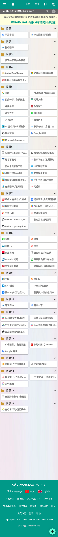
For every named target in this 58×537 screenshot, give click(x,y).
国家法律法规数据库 (15, 331)
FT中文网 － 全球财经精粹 (45, 377)
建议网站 (9, 305)
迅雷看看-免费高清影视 (45, 199)
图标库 (20, 498)
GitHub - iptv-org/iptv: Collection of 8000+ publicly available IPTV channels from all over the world (16, 226)
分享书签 (48, 498)
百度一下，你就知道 (15, 99)
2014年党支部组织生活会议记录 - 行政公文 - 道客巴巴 (16, 318)
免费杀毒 (9, 106)
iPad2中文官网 (41, 286)
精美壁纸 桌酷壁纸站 (44, 153)
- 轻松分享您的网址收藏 (33, 22)
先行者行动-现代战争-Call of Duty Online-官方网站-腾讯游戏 (16, 409)
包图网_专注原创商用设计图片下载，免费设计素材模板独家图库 (16, 364)
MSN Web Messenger (44, 93)
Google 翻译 (40, 133)
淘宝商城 (9, 252)
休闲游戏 (38, 106)
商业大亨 (9, 113)
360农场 (9, 120)
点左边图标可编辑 (42, 34)
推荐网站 (44, 506)
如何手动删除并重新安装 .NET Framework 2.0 (45, 73)
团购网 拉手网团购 (42, 252)
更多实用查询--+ (42, 173)
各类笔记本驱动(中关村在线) (16, 153)
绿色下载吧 (10, 159)
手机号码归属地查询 (43, 180)
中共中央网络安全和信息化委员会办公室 (16, 325)
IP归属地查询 (40, 166)
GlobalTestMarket (14, 73)
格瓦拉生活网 (40, 213)
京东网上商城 (11, 266)
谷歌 (7, 93)
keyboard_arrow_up (54, 11)
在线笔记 (10, 498)
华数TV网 (9, 213)
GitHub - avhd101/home (16, 219)
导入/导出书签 (34, 498)
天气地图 (9, 383)
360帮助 (38, 113)
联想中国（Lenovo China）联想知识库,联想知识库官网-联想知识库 (45, 344)
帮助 (38, 513)
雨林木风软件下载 (13, 166)
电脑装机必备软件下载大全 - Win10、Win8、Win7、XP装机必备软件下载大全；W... (16, 80)
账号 (53, 506)
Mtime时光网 (11, 259)
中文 (32, 491)
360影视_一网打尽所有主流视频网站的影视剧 (45, 206)
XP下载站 (9, 286)
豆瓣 (7, 239)
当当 (36, 246)
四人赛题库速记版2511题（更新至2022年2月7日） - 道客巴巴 (45, 325)
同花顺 (37, 186)
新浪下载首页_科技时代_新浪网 (45, 159)
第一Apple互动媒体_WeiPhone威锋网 (16, 292)
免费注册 (21, 513)
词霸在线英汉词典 (13, 173)
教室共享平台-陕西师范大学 (16, 60)
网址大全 (38, 99)
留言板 (33, 506)
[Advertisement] (29, 445)
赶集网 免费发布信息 (44, 259)
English (46, 491)
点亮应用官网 (40, 364)
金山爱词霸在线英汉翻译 (16, 180)
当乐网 (37, 279)
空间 (7, 279)
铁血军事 (9, 133)
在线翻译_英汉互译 (14, 186)
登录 (37, 4)
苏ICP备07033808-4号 (29, 525)
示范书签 (9, 34)
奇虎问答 (38, 120)
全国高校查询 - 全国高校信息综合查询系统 (16, 396)
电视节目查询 (11, 206)
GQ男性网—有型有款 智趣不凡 (16, 126)
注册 (28, 4)
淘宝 (36, 239)
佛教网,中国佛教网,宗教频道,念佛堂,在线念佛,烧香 (45, 292)
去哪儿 (8, 246)
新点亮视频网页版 (42, 219)
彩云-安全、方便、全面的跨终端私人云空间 (45, 126)
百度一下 (38, 305)
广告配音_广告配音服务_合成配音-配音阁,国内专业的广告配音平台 (16, 344)
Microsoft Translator (15, 140)
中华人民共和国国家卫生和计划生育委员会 (45, 318)
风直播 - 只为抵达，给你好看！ (16, 377)
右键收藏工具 (9, 506)
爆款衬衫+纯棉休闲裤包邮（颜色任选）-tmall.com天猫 (45, 266)
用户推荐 (23, 506)
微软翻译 (9, 47)
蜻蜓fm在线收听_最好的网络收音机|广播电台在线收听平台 (16, 199)
